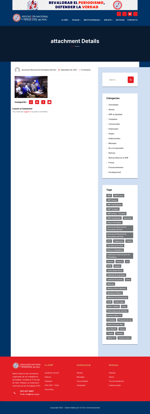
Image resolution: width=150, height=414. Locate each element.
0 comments (86, 70)
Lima (128, 279)
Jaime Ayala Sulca (115, 270)
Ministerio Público (115, 293)
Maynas (111, 284)
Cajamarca (118, 241)
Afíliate (108, 20)
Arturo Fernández (114, 223)
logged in (27, 112)
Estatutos (48, 381)
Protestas (111, 320)
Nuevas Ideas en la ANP (118, 158)
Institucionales (92, 20)
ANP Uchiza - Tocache (116, 214)
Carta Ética (49, 389)
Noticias (120, 20)
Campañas (112, 119)
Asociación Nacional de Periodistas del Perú (39, 70)
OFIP (109, 302)
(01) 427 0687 (27, 391)
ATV (109, 241)
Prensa (111, 162)
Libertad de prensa (115, 279)
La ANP (64, 20)
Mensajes (112, 143)
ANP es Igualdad (115, 114)
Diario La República (115, 250)
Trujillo (110, 333)
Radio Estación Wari (115, 324)
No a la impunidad (115, 148)
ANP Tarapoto (113, 209)
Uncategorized (114, 172)
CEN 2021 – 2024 (52, 385)
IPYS (109, 266)
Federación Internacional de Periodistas (119, 256)
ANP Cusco (118, 196)
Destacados (113, 129)
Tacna (122, 329)
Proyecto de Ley (124, 320)
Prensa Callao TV (114, 315)
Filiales (75, 20)
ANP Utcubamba (114, 218)
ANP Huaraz (112, 200)
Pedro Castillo (113, 306)
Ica (127, 262)
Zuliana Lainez (124, 338)
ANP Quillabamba (114, 205)
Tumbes (119, 333)
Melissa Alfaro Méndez (117, 288)
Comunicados (114, 124)
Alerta (111, 377)
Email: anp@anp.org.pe (29, 394)
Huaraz (110, 262)
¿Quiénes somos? (52, 373)
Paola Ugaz (119, 302)
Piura (124, 306)
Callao (129, 241)
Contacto (132, 20)
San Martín (112, 329)
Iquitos (117, 266)
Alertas (111, 109)
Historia (48, 377)
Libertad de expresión (116, 275)
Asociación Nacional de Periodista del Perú (117, 228)
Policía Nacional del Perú (117, 311)
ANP (109, 196)
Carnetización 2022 (115, 246)
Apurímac (128, 218)
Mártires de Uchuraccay (117, 297)
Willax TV (111, 338)
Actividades (113, 105)
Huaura (120, 262)
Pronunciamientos (115, 167)
